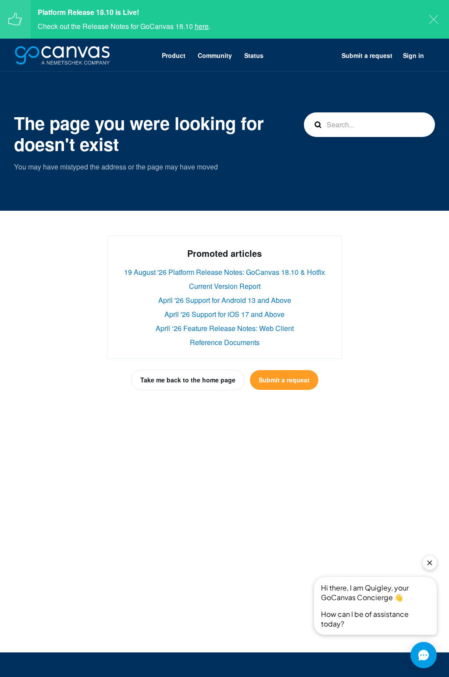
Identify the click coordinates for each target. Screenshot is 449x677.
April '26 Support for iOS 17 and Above (224, 314)
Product (173, 55)
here (202, 26)
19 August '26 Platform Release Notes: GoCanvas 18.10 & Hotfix (224, 272)
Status (254, 55)
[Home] (62, 55)
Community (215, 55)
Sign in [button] (413, 55)
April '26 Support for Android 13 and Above (224, 300)
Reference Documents (225, 342)
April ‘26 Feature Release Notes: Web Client (225, 328)
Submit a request (367, 55)
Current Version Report (224, 286)
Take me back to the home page (187, 379)
